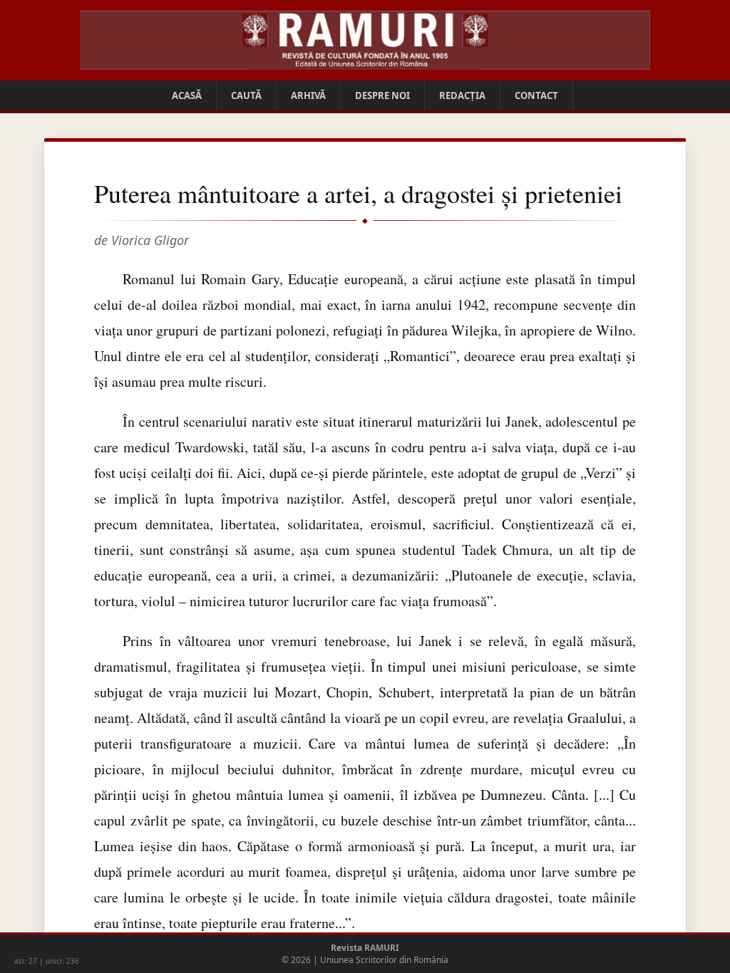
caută (246, 95)
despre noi (382, 95)
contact (536, 95)
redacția (462, 95)
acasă (187, 95)
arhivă (308, 95)
